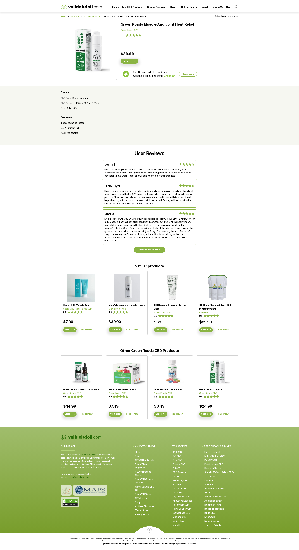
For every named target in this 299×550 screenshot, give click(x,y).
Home (115, 7)
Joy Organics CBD (182, 496)
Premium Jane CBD (213, 464)
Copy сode (188, 74)
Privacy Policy (142, 514)
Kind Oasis (209, 517)
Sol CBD (208, 484)
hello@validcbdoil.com (79, 477)
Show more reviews (149, 249)
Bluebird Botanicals (214, 509)
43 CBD (208, 492)
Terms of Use (141, 510)
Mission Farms (179, 488)
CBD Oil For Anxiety (144, 460)
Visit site (129, 61)
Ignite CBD (209, 513)
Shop (137, 502)
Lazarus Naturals (212, 452)
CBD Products (142, 498)
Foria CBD (177, 460)
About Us (218, 7)
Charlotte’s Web (212, 525)
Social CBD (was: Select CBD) (219, 472)
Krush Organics (211, 521)
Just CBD (177, 492)
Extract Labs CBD (181, 513)
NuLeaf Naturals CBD (215, 456)
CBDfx (176, 476)
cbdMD (176, 525)
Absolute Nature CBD (215, 496)
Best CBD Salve (143, 494)
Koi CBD (177, 468)
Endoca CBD (179, 464)
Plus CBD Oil (210, 460)
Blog (227, 7)
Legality (206, 7)
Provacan (177, 484)
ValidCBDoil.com (88, 455)
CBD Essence (179, 472)
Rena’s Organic (180, 480)
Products (74, 16)
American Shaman (213, 501)
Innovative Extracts (182, 501)
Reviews (139, 456)
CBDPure (209, 480)
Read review (87, 329)
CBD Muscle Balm (91, 16)
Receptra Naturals (213, 468)
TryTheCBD (210, 476)
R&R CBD (177, 452)
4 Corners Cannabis (214, 488)
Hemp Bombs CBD (182, 509)
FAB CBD (177, 456)
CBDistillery (178, 521)
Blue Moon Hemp (212, 505)
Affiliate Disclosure (144, 506)
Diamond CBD (180, 517)
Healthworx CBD (181, 505)
